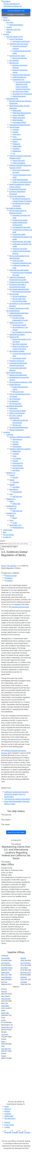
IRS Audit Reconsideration (21, 291)
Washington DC (18, 527)
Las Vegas (16, 487)
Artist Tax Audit (17, 260)
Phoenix (15, 477)
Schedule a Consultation (16, 14)
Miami (14, 518)
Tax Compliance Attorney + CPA (20, 382)
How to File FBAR (18, 115)
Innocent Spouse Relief (17, 411)
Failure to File (14, 337)
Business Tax (14, 63)
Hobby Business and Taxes (18, 313)
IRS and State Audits (19, 301)
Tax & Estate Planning (14, 372)
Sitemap (7, 1122)
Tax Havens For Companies (22, 94)
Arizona (12, 475)
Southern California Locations (20, 449)
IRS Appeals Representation (19, 289)
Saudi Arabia (16, 146)
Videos (8, 32)
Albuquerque (17, 492)
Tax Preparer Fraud (19, 358)
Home (5, 17)
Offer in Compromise (17, 413)
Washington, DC (7, 1027)
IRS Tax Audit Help (18, 299)
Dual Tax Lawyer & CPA (14, 37)
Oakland (15, 444)
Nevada (12, 484)
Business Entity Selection (21, 75)
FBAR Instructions (18, 118)
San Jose (15, 442)
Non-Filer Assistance (19, 344)
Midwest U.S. (11, 499)
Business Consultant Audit (21, 263)
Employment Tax (18, 79)
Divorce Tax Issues (16, 39)
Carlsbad (15, 453)
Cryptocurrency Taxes (17, 56)
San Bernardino (18, 468)
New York (12, 508)
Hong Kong (16, 134)
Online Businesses (19, 96)
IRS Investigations (15, 315)
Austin (14, 523)
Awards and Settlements (18, 375)
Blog (4, 532)
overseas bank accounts (20, 607)
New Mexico (13, 489)
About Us (6, 20)
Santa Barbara (17, 465)
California (9, 434)
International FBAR (19, 122)
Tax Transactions (15, 403)
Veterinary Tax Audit (19, 249)
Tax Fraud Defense (12, 311)
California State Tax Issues (18, 44)
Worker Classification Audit (19, 308)
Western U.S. (10, 473)
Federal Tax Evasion (16, 322)
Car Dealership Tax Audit (21, 227)
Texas (11, 520)
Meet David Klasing (16, 25)
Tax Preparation (15, 399)
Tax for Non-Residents (17, 196)
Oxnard (15, 461)
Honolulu (15, 482)
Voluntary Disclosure (16, 361)
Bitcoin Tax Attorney (19, 58)
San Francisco (17, 439)
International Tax (12, 98)
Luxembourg (17, 139)
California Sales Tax (19, 77)
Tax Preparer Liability (16, 351)
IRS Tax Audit (14, 294)
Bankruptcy (13, 408)
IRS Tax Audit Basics (19, 296)
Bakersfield (16, 451)
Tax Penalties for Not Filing (21, 332)
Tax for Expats (14, 127)
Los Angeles (16, 458)
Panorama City (17, 463)
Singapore (16, 148)
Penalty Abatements (16, 430)
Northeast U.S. (11, 506)
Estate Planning (14, 384)
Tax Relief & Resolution (14, 406)
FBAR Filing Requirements (21, 113)
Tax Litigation (14, 60)
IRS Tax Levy (16, 425)
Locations (6, 432)
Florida (11, 515)
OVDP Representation (20, 179)
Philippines (16, 144)
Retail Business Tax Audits (21, 241)
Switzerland (16, 151)
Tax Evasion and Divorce (21, 41)
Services (6, 34)
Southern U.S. (11, 513)
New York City (17, 511)
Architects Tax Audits (19, 220)
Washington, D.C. (15, 525)
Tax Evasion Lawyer (19, 325)
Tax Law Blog (11, 566)
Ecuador (15, 132)
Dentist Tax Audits (18, 234)
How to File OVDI (18, 160)
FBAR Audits (16, 110)
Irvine (14, 456)
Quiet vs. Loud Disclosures (21, 182)
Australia (15, 129)
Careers (9, 27)
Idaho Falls (16, 504)
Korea (14, 137)
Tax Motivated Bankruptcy (18, 427)
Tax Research (14, 401)
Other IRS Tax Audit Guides (19, 270)
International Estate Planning (19, 125)
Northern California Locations (20, 437)
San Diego (16, 470)
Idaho (11, 501)
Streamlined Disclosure (17, 189)
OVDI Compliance (18, 163)
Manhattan (5, 1006)
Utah (11, 494)
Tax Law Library (8, 534)
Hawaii (11, 480)
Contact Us (7, 537)
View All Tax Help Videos (16, 832)
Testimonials (7, 530)
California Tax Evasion (17, 334)
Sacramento (16, 446)
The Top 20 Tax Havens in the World (17, 799)
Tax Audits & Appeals (13, 208)
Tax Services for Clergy (20, 91)
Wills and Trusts (18, 392)
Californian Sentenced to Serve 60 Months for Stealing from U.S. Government (16, 794)
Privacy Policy (9, 1125)
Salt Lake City (17, 496)
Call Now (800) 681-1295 (16, 11)
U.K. (13, 153)
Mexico (15, 141)
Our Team (9, 22)
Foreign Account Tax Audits (19, 282)
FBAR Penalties (17, 120)
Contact (7, 1127)
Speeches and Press (13, 29)
